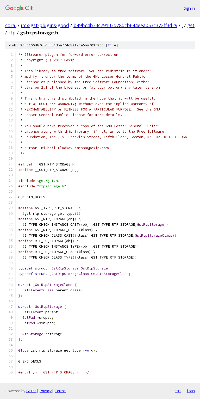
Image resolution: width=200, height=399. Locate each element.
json (190, 390)
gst (191, 25)
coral (10, 25)
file (112, 45)
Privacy (46, 390)
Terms (60, 390)
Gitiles (31, 390)
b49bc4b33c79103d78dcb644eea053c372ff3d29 (125, 25)
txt (178, 390)
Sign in (189, 8)
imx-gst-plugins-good (45, 25)
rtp (12, 32)
